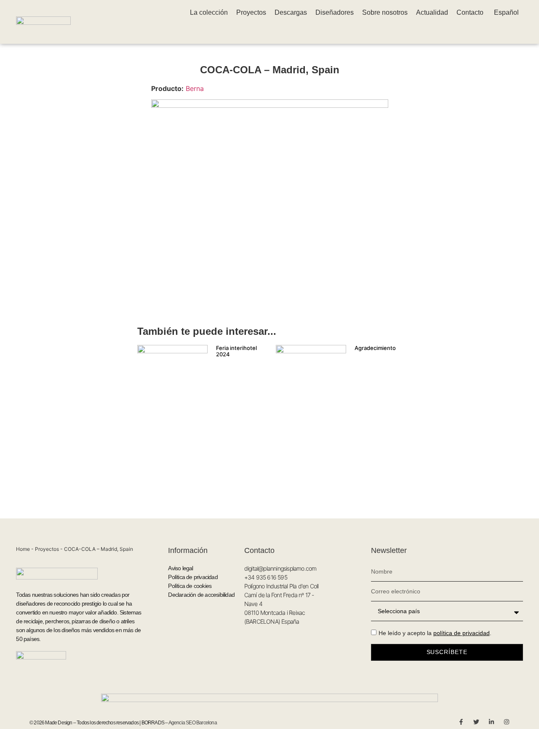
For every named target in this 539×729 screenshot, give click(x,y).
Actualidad (432, 12)
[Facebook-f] (461, 722)
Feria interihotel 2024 (236, 351)
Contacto (469, 12)
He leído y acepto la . (435, 633)
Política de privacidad (192, 577)
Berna (195, 88)
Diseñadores (334, 12)
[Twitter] (476, 722)
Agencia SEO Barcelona (192, 723)
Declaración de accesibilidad (201, 594)
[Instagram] (507, 722)
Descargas (291, 12)
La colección (209, 12)
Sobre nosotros (385, 12)
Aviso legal (180, 568)
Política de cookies (189, 585)
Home (23, 549)
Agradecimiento (375, 347)
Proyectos (251, 12)
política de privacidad (461, 633)
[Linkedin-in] (491, 722)
